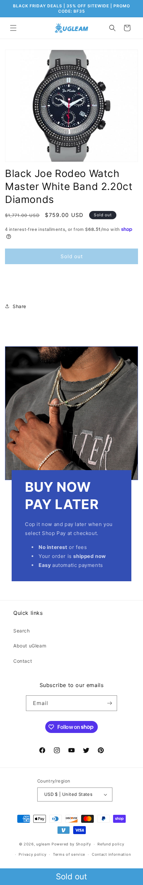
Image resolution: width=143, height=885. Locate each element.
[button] (13, 28)
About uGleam (29, 645)
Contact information (111, 854)
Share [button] (19, 306)
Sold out (71, 876)
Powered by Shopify (71, 844)
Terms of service (69, 854)
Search (21, 630)
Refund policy (110, 844)
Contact (22, 661)
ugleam (43, 844)
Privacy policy (32, 854)
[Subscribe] (109, 703)
